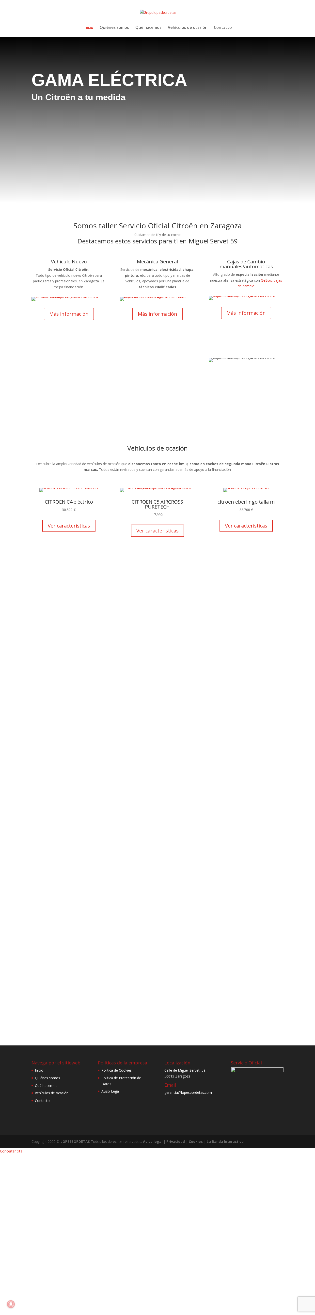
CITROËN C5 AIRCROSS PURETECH (157, 504)
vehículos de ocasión (155, 392)
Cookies (196, 1141)
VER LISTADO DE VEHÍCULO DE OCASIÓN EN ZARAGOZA (157, 555)
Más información (69, 313)
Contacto (223, 28)
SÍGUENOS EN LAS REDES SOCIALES (224, 617)
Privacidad (175, 1141)
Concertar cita (11, 1151)
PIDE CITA (224, 667)
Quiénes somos (114, 28)
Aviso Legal (110, 1091)
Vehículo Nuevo (69, 261)
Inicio (88, 28)
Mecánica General (157, 261)
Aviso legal (152, 1141)
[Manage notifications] (11, 1304)
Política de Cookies (116, 1070)
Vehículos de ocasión (187, 28)
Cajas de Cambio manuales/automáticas (246, 264)
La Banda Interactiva (225, 1141)
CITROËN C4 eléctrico (69, 501)
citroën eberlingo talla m (246, 501)
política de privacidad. (262, 989)
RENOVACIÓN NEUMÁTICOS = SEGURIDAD (91, 738)
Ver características (69, 525)
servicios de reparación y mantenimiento (85, 404)
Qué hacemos (148, 28)
